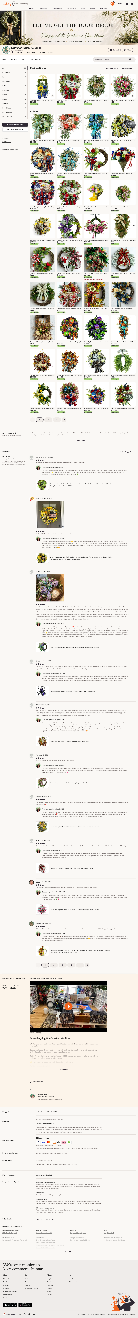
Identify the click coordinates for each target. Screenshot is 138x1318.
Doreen (38, 571)
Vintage (82, 8)
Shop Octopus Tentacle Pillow (45, 1242)
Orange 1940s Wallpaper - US (45, 1248)
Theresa (44, 467)
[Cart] (132, 3)
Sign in (120, 3)
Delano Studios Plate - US (44, 1233)
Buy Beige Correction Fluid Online (114, 1240)
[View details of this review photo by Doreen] (50, 587)
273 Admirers (6, 142)
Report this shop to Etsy (10, 149)
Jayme (38, 923)
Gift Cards (103, 8)
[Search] (112, 3)
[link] (32, 419)
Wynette (38, 498)
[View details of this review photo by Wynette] (50, 514)
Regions (132, 1314)
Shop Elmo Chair (109, 1233)
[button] (114, 50)
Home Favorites (57, 8)
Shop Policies (36, 59)
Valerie (38, 705)
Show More (69, 1252)
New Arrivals (43, 8)
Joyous (38, 661)
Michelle (38, 796)
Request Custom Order (15, 124)
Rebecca (38, 840)
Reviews (14, 59)
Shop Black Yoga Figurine (78, 1233)
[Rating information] (12, 52)
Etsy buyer (39, 457)
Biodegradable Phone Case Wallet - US (14, 1240)
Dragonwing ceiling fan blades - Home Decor (50, 1245)
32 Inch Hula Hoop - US (9, 1233)
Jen (37, 755)
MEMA (38, 882)
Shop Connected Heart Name (45, 1240)
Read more (81, 440)
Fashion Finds (71, 8)
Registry (92, 8)
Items (4, 59)
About (24, 59)
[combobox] (61, 3)
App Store (10, 1305)
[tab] (14, 68)
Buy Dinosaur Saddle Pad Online (80, 1240)
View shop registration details (46, 1220)
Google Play (25, 1305)
